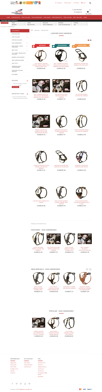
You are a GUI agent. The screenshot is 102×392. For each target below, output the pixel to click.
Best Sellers (40, 376)
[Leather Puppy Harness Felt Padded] (41, 192)
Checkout (77, 2)
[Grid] (88, 40)
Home (32, 30)
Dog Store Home (41, 362)
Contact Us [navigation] (59, 2)
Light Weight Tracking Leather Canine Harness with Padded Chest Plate (41, 65)
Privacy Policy (13, 364)
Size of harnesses (48, 24)
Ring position (30, 24)
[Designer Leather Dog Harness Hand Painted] (81, 156)
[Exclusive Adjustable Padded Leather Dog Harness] (61, 85)
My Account (68, 2)
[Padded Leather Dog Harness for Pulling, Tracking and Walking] (41, 121)
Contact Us (79, 12)
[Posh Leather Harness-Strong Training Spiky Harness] (61, 192)
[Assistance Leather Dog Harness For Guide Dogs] (61, 156)
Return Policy (13, 366)
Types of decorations (64, 24)
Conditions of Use (14, 368)
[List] (90, 40)
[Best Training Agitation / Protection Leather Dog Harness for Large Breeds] (41, 85)
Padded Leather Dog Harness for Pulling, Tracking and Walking (41, 131)
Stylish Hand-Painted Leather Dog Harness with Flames (81, 202)
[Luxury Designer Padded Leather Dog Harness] (81, 121)
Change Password (28, 364)
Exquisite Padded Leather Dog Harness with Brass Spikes (84, 288)
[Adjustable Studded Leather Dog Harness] (69, 278)
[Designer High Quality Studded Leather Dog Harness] (61, 121)
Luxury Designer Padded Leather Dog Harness (81, 130)
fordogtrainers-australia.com (25, 389)
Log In (84, 2)
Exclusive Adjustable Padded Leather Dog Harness (61, 96)
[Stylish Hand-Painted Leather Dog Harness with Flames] (81, 192)
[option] (38, 249)
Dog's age (45, 22)
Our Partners (41, 370)
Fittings (76, 22)
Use (75, 24)
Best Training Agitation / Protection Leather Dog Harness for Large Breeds (61, 65)
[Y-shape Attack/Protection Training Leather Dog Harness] (41, 156)
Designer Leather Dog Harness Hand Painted (81, 166)
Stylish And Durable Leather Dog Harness (81, 95)
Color (29, 22)
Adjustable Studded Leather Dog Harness (69, 287)
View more (15, 87)
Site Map (12, 370)
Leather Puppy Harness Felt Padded (41, 201)
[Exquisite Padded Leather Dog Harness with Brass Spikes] (85, 278)
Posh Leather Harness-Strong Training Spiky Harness (61, 202)
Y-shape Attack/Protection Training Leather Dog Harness (41, 167)
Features (60, 22)
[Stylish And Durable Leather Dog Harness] (81, 85)
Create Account (27, 366)
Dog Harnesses (37, 30)
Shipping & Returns (42, 366)
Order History (27, 362)
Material (14, 24)
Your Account (41, 368)
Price (13, 22)
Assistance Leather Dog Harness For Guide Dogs (81, 64)
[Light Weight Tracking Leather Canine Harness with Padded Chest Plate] (54, 278)
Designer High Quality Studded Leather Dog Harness (61, 131)
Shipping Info (13, 362)
